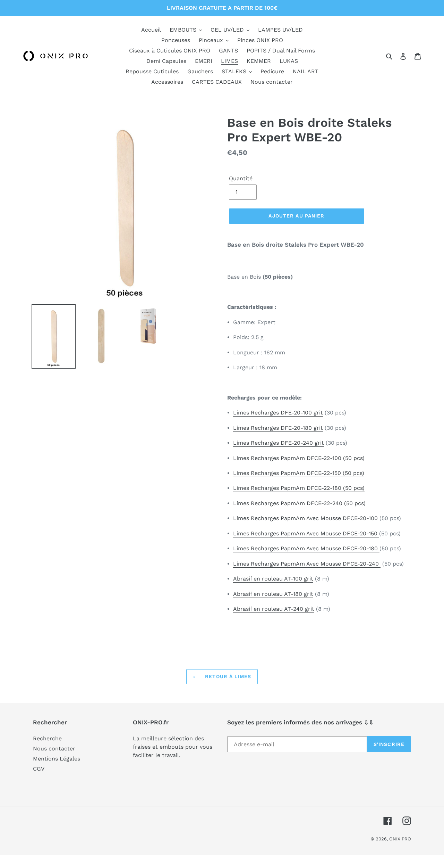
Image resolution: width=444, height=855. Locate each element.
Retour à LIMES (227, 676)
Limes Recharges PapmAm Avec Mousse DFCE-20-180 (306, 548)
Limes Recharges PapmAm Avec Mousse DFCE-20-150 (306, 533)
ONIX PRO (400, 838)
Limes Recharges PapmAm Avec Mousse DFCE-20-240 (307, 563)
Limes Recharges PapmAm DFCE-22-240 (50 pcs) (299, 503)
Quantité (241, 178)
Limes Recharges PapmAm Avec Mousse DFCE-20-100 (306, 518)
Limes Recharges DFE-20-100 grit (278, 412)
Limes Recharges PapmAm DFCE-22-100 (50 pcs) (299, 458)
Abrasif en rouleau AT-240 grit (273, 609)
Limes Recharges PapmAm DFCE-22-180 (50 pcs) (299, 488)
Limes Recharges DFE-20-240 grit (278, 442)
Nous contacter (54, 748)
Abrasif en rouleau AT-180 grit (273, 594)
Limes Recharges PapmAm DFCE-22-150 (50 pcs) (298, 473)
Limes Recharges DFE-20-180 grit (278, 428)
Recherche (47, 738)
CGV (38, 768)
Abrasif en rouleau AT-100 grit (273, 578)
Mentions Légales (56, 758)
